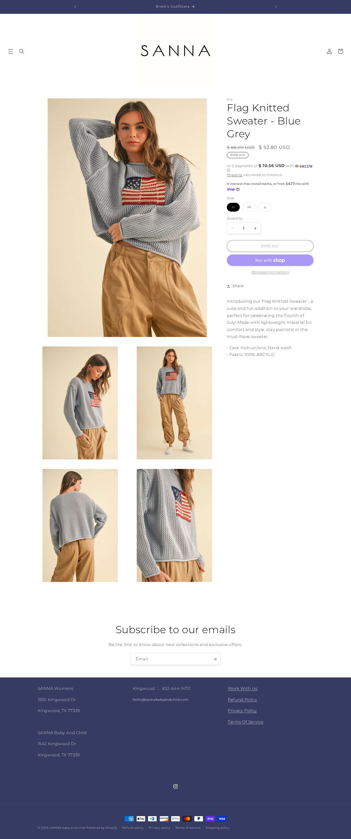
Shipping (234, 175)
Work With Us (242, 688)
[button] (10, 51)
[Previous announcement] (75, 6)
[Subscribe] (214, 659)
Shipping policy (218, 827)
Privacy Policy (242, 710)
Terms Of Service (245, 721)
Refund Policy (242, 699)
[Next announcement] (276, 6)
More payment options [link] (270, 272)
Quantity (234, 218)
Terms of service (188, 827)
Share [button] (238, 286)
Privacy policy (159, 827)
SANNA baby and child (67, 827)
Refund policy (133, 827)
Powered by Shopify (101, 827)
